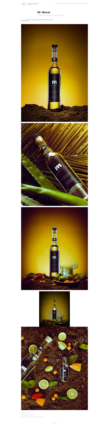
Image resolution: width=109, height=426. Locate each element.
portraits (60, 3)
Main (56, 3)
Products (65, 3)
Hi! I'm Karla (72, 3)
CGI (68, 3)
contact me (78, 3)
